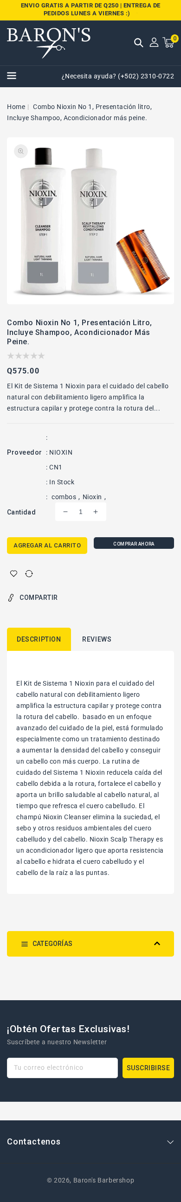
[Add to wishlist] (13, 573)
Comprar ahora (134, 543)
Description (39, 639)
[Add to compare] (29, 573)
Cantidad (21, 512)
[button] (138, 43)
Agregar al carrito (47, 545)
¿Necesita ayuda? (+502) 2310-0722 (118, 76)
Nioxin (92, 497)
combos (64, 497)
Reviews (96, 639)
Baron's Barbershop (104, 1180)
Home (16, 106)
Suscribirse (148, 1068)
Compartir (38, 597)
